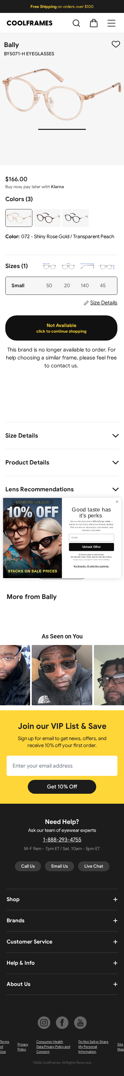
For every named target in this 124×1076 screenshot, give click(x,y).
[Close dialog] (117, 501)
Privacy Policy (23, 1046)
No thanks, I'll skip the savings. (91, 566)
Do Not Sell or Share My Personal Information (93, 1047)
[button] (62, 675)
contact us (64, 365)
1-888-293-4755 (62, 839)
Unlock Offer (91, 547)
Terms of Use (4, 1047)
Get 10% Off (62, 786)
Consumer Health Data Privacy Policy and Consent (53, 1047)
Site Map (120, 1046)
